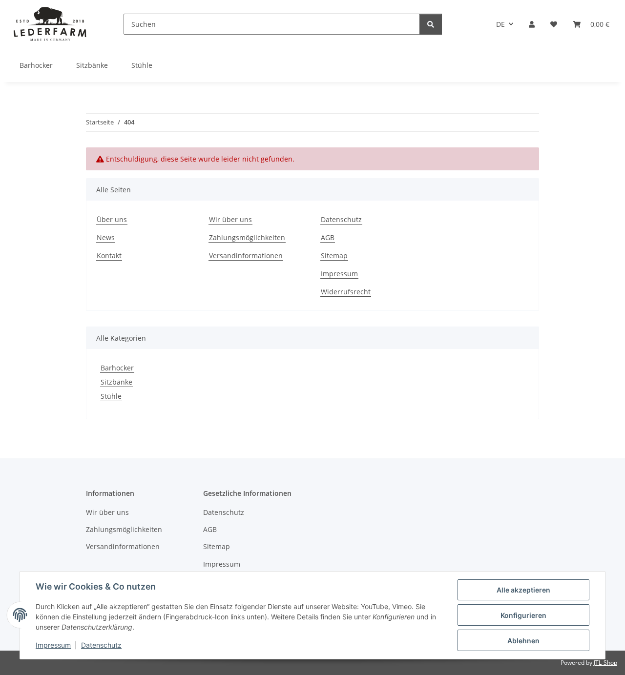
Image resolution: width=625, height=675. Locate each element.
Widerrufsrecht (346, 291)
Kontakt (109, 255)
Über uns (112, 219)
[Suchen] (430, 24)
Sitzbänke (116, 382)
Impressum (53, 645)
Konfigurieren (523, 615)
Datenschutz (101, 645)
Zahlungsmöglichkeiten (247, 237)
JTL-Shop (605, 662)
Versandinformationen (246, 255)
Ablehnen (523, 640)
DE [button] (500, 24)
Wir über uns (230, 219)
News (106, 237)
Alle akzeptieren (523, 590)
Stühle (111, 396)
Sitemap (334, 255)
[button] (531, 24)
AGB (327, 237)
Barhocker (117, 367)
